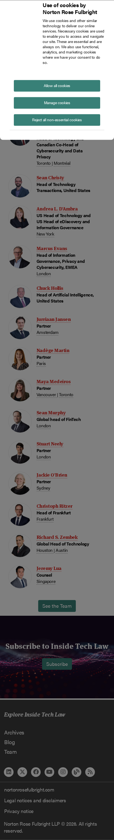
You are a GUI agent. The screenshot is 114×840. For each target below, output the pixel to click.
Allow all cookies (57, 85)
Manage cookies (57, 102)
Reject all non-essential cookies (57, 119)
